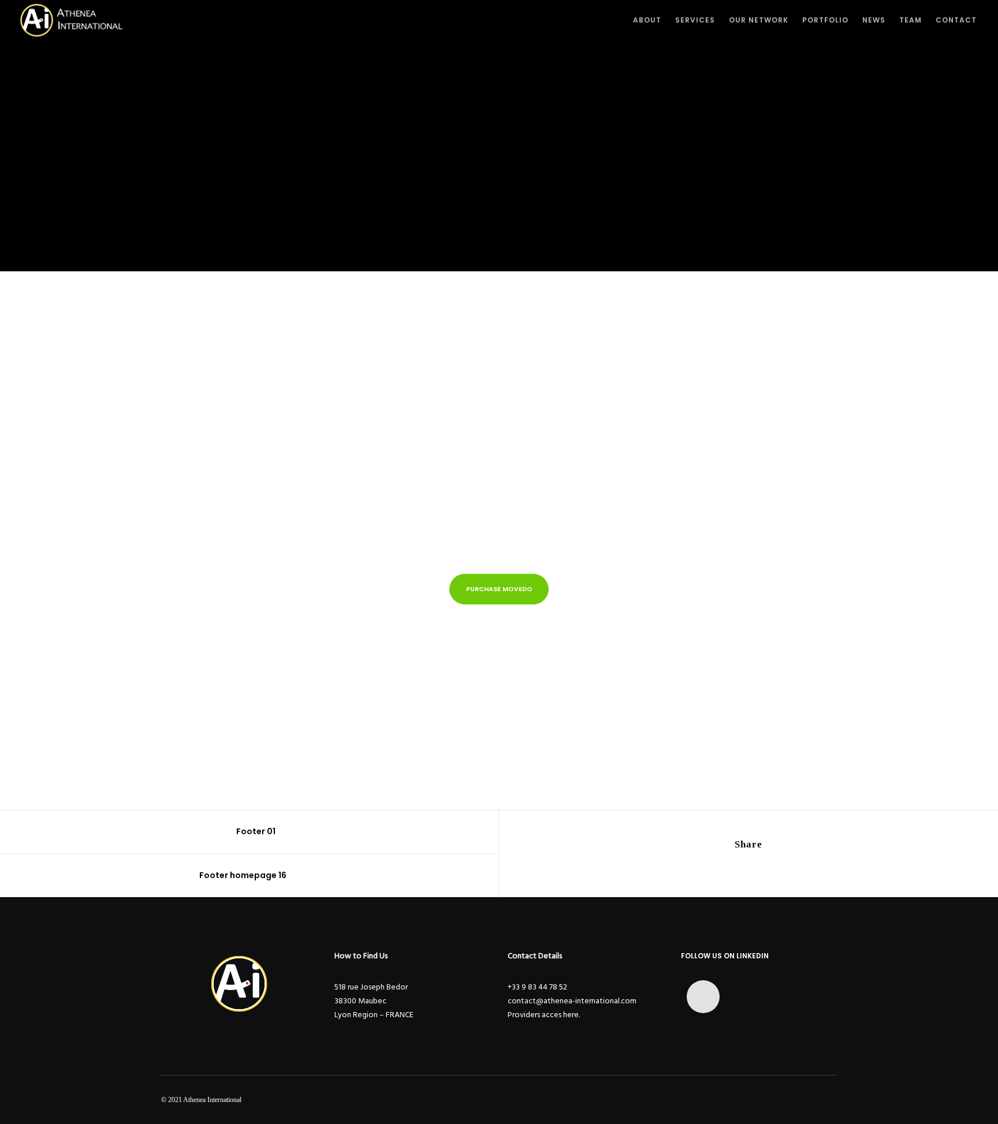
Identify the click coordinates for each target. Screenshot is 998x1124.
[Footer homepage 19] (713, 868)
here (571, 1014)
